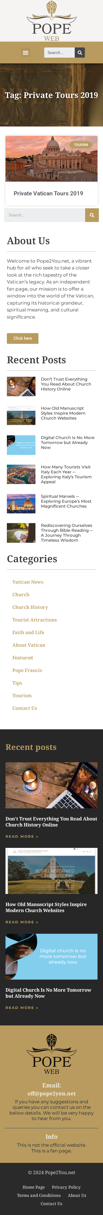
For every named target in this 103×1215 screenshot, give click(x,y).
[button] (25, 52)
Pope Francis (27, 670)
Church (20, 594)
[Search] (80, 52)
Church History (30, 607)
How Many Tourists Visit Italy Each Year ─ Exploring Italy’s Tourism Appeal (66, 474)
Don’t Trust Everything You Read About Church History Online (66, 384)
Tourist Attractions (34, 620)
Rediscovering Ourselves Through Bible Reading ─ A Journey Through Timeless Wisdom (67, 533)
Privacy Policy (66, 1187)
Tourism (22, 695)
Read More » (21, 836)
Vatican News (27, 582)
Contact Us (24, 708)
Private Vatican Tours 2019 (48, 193)
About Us (77, 1195)
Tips (17, 683)
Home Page (34, 1187)
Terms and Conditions (39, 1195)
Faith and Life (28, 632)
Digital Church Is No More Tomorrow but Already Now (67, 442)
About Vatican (28, 645)
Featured (22, 657)
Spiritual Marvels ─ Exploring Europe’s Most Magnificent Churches (66, 501)
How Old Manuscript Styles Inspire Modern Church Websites (63, 413)
